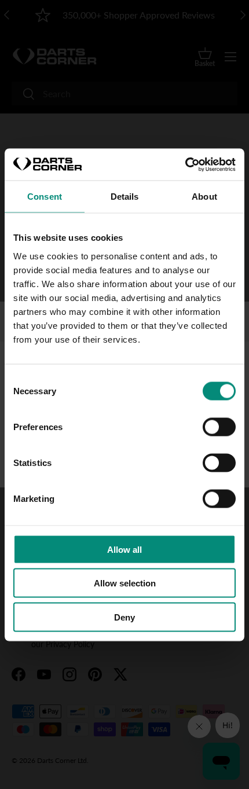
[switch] (219, 426)
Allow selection (125, 583)
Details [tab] (125, 196)
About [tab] (204, 196)
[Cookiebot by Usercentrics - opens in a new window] (185, 164)
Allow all (124, 549)
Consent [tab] (44, 196)
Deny (124, 617)
